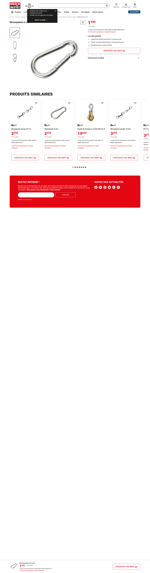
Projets (66, 12)
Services (75, 12)
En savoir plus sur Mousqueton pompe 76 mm (124, 131)
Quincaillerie (25, 17)
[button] (73, 167)
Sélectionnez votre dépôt (112, 51)
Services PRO (134, 12)
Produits (17, 17)
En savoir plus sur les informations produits (114, 58)
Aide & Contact (97, 12)
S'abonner (65, 195)
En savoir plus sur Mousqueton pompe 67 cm (25, 131)
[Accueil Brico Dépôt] (15, 5)
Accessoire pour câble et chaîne (67, 17)
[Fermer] (56, 11)
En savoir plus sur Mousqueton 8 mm (58, 131)
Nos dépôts (85, 12)
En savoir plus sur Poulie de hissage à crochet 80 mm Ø (91, 131)
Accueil (12, 17)
